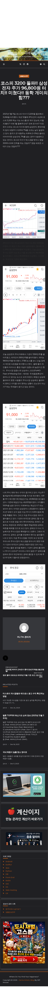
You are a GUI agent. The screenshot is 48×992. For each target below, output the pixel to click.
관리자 (24, 104)
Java (7, 868)
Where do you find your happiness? (24, 977)
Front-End (10, 877)
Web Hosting (11, 890)
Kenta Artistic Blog (26, 980)
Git (7, 893)
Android (9, 861)
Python (9, 871)
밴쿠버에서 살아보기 (13, 909)
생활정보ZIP (24, 76)
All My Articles (24, 641)
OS (7, 887)
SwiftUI (9, 865)
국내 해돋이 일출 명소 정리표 (15, 752)
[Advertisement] (24, 24)
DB (7, 874)
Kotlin (8, 881)
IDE (7, 884)
